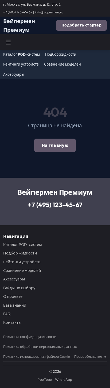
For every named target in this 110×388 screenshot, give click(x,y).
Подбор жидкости (60, 54)
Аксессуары (13, 74)
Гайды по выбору (19, 288)
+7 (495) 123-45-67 (17, 12)
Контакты (12, 322)
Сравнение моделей (62, 64)
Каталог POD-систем (21, 54)
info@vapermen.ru (49, 12)
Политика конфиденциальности (29, 336)
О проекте (12, 296)
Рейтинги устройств (21, 64)
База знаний (14, 305)
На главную (55, 145)
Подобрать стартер (81, 25)
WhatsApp (63, 379)
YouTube (45, 379)
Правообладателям (90, 356)
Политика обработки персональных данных (40, 346)
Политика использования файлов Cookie (36, 356)
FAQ (7, 313)
